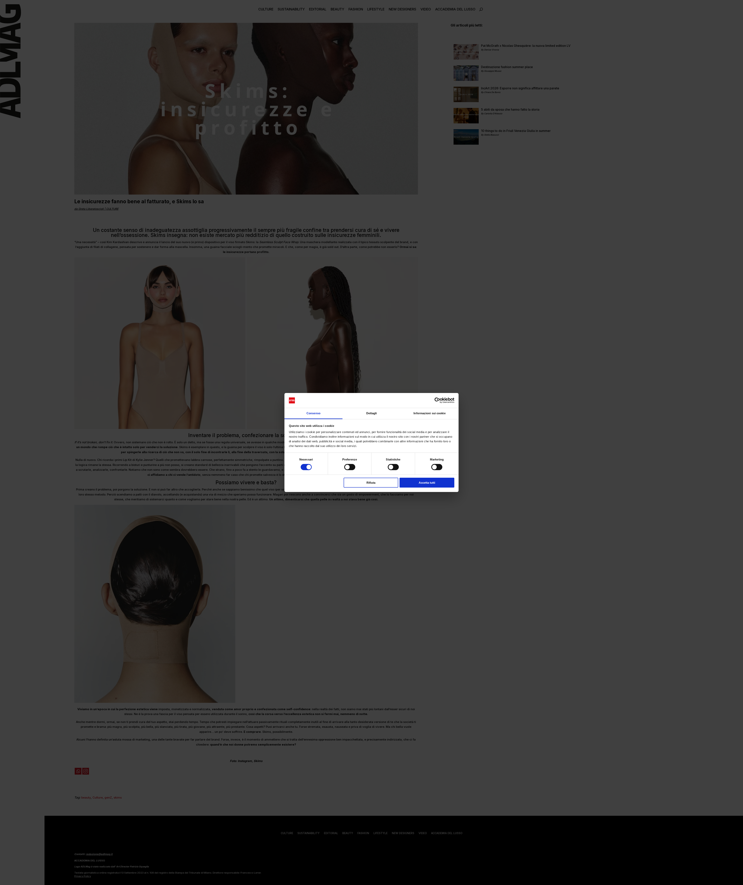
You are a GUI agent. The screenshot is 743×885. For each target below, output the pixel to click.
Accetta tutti (427, 482)
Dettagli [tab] (371, 413)
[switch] (349, 467)
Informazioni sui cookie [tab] (429, 413)
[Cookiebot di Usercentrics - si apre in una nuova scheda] (437, 400)
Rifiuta (370, 482)
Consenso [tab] (313, 413)
